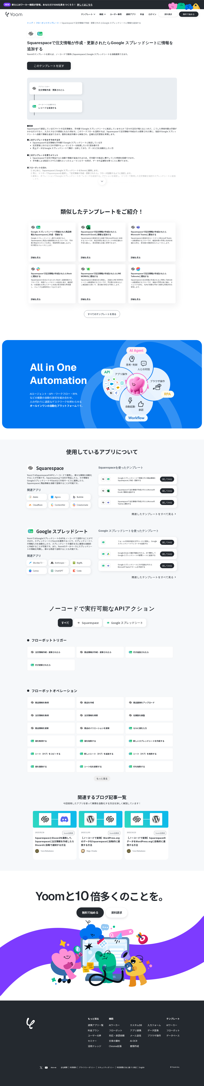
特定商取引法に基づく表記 (127, 1067)
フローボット (115, 1030)
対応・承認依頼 (116, 1035)
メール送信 (135, 1035)
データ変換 (153, 1030)
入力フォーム (154, 1025)
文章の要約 (114, 1040)
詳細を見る (36, 257)
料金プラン (93, 1030)
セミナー (92, 1040)
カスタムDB (136, 1025)
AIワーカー (114, 1025)
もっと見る (102, 778)
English (141, 1067)
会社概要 (64, 1067)
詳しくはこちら (85, 4)
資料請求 (116, 912)
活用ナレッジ (94, 1046)
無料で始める (90, 912)
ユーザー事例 (116, 14)
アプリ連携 (135, 1030)
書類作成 (134, 1046)
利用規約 (73, 1067)
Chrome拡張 (115, 1046)
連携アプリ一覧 (95, 1025)
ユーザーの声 (94, 1035)
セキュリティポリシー (106, 1067)
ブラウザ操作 (154, 1035)
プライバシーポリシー (87, 1067)
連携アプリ (131, 14)
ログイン (152, 14)
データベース (173, 1035)
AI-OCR (133, 1040)
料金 (142, 14)
